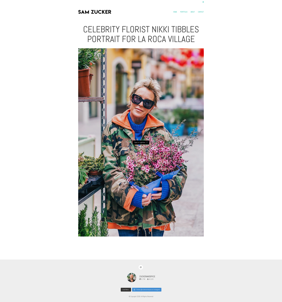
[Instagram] (141, 267)
